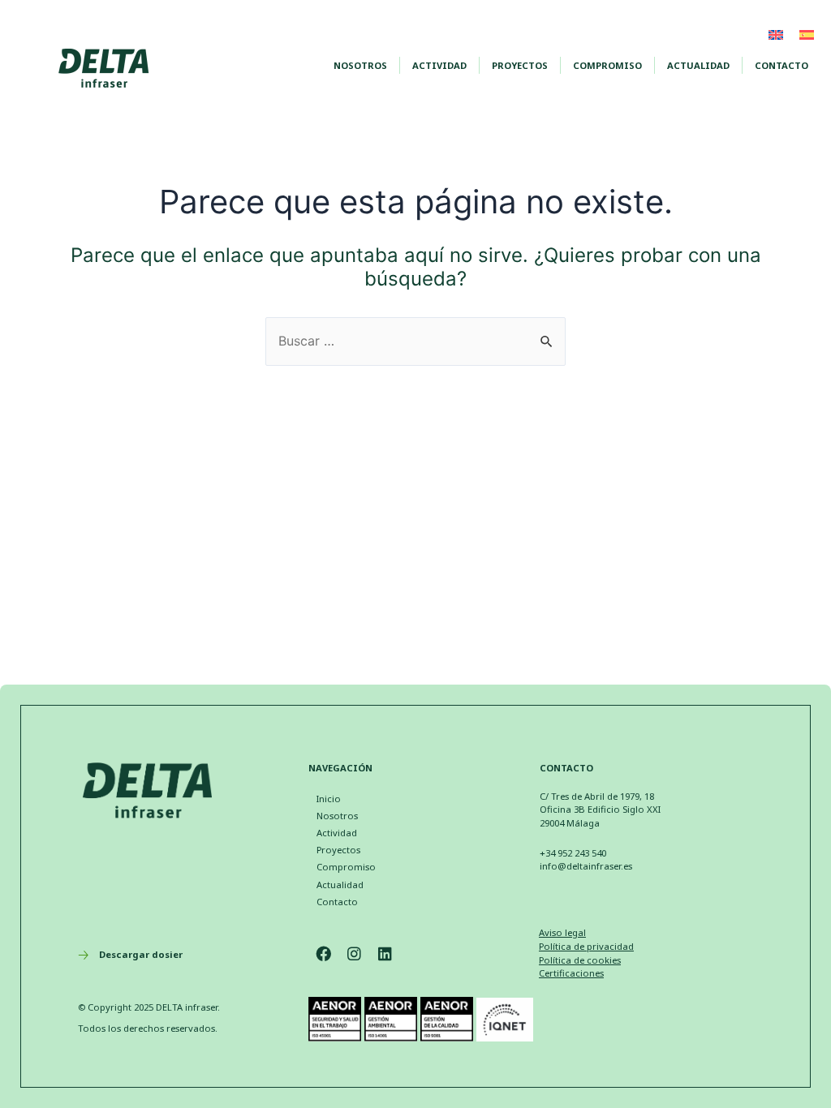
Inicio (328, 798)
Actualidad (698, 65)
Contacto (781, 65)
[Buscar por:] (415, 341)
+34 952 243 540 (573, 853)
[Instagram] (354, 953)
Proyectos (520, 65)
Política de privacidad (586, 946)
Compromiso (607, 65)
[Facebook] (323, 953)
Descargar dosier (141, 954)
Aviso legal (562, 932)
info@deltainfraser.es (586, 866)
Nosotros (360, 65)
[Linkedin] (385, 953)
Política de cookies (580, 960)
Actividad (439, 65)
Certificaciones (571, 973)
